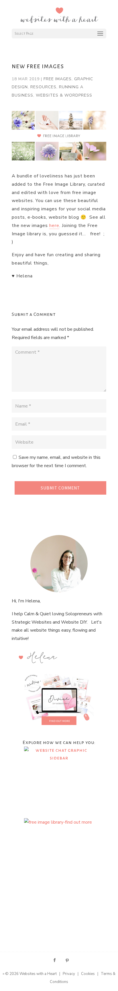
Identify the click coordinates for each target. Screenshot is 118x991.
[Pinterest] (67, 960)
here (54, 225)
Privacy (69, 973)
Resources (43, 87)
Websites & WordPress (64, 95)
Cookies (88, 973)
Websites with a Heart (38, 973)
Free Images (58, 79)
